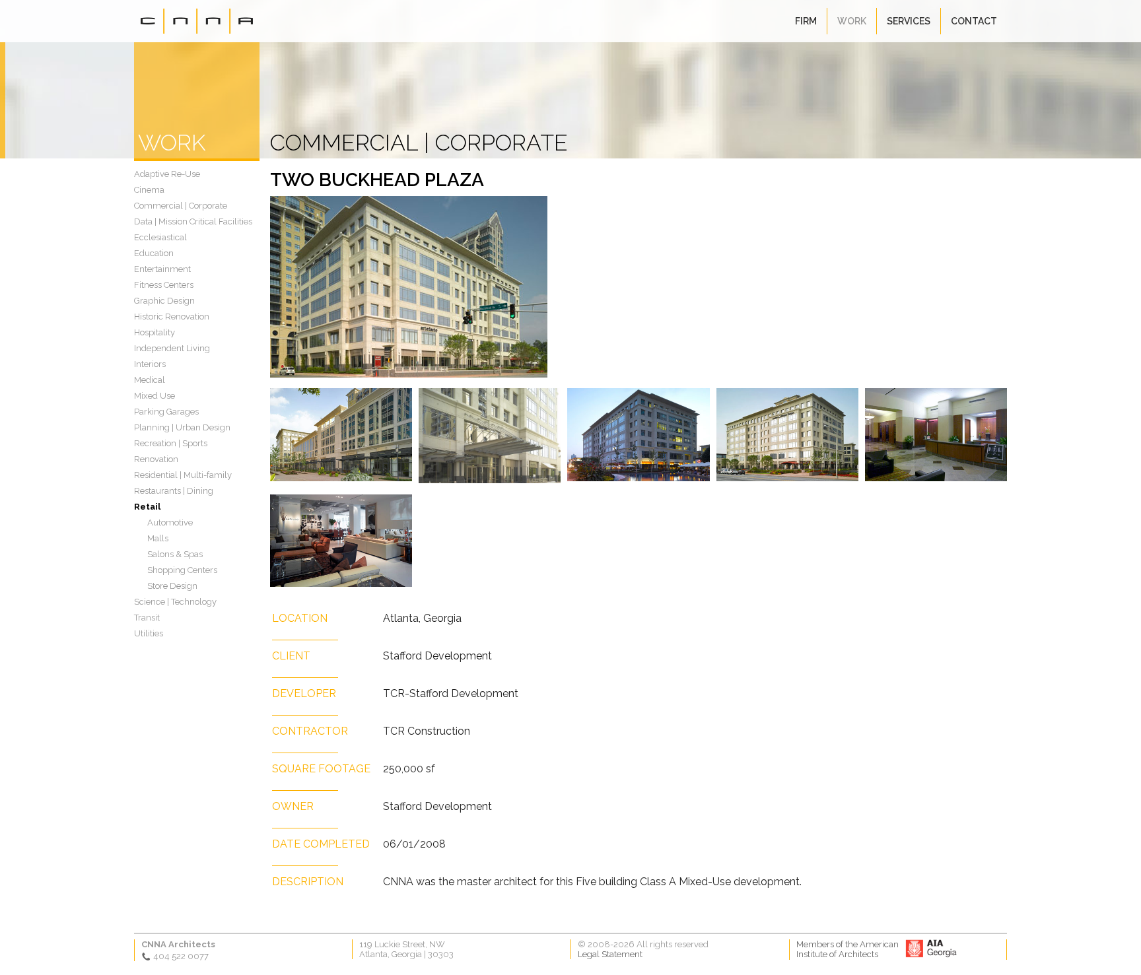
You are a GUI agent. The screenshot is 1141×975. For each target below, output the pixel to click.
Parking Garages (166, 412)
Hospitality (154, 332)
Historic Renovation (171, 316)
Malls (157, 538)
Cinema (149, 190)
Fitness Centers (163, 285)
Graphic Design (164, 301)
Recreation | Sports (170, 443)
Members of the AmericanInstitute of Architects (847, 949)
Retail (147, 507)
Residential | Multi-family (183, 475)
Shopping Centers (182, 570)
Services (908, 21)
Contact (974, 21)
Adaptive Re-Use (167, 174)
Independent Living (172, 348)
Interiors (150, 364)
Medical (149, 380)
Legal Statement (610, 954)
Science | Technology (175, 602)
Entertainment (162, 269)
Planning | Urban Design (182, 427)
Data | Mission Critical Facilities (193, 221)
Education (154, 253)
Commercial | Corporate (180, 206)
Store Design (172, 586)
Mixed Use (154, 396)
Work (851, 21)
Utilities (148, 633)
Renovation (156, 459)
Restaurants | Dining (173, 491)
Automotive (170, 522)
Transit (147, 617)
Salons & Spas (175, 554)
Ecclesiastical (160, 237)
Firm (806, 21)
